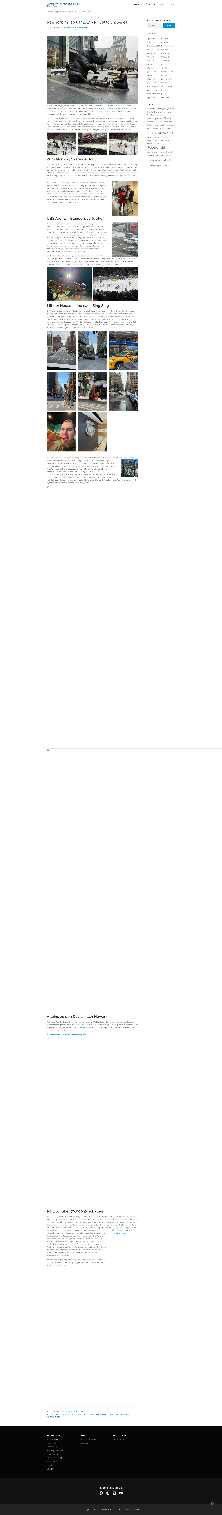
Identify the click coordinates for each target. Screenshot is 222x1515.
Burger (150, 112)
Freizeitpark (151, 122)
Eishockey (159, 115)
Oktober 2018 (166, 57)
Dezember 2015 (167, 72)
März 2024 (151, 42)
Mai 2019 (150, 57)
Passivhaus (167, 137)
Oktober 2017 (166, 60)
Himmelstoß (167, 122)
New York (166, 133)
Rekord (163, 152)
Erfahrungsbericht (155, 118)
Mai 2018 (150, 60)
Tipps (160, 160)
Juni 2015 (150, 75)
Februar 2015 (166, 79)
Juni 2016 (164, 64)
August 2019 (166, 53)
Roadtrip (151, 155)
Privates (163, 4)
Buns (172, 108)
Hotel (149, 125)
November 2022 (167, 46)
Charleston (158, 112)
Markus (83, 27)
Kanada (162, 125)
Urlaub (168, 159)
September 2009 (153, 94)
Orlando (156, 137)
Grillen (159, 121)
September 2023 (153, 46)
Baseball (150, 109)
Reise (157, 143)
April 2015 (165, 75)
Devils (164, 112)
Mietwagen (157, 128)
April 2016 (165, 68)
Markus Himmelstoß (63, 3)
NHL (149, 137)
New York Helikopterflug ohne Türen (122, 105)
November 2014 (167, 83)
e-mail (154, 115)
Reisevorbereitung (154, 152)
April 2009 (151, 97)
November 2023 (167, 42)
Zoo (165, 165)
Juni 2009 (164, 94)
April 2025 (151, 38)
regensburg (150, 143)
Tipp (157, 160)
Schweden (167, 155)
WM (163, 165)
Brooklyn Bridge (163, 109)
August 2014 (152, 90)
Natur (164, 128)
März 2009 (165, 97)
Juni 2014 (164, 90)
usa (149, 165)
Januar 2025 (165, 38)
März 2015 (151, 79)
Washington (156, 165)
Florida (167, 118)
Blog (173, 4)
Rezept (169, 151)
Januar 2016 (151, 72)
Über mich (150, 4)
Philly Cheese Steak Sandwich (158, 140)
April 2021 (165, 49)
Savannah (159, 155)
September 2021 (153, 49)
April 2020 (151, 53)
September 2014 (167, 86)
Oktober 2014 (152, 86)
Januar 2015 (151, 83)
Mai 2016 (150, 68)
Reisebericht (156, 147)
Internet (155, 125)
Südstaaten (151, 160)
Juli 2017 (150, 64)
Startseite (137, 4)
